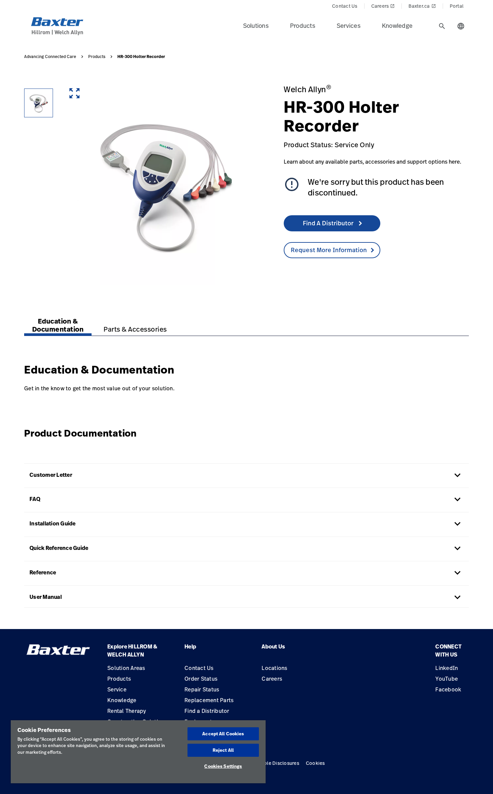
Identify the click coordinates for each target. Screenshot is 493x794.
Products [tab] (302, 25)
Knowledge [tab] (397, 25)
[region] (138, 751)
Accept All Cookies (223, 734)
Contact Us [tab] (345, 6)
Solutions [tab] (256, 25)
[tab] (442, 26)
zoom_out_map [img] (74, 93)
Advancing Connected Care (50, 56)
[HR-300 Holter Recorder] (38, 103)
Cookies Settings (223, 766)
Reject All (223, 750)
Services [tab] (349, 25)
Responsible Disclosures (271, 763)
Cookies (315, 763)
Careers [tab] (383, 6)
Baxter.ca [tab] (422, 6)
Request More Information (329, 250)
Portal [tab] (457, 6)
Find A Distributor (329, 223)
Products (96, 56)
